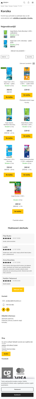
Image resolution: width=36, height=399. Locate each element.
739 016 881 (10, 305)
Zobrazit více (18, 290)
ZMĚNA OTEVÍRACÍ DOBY (10, 345)
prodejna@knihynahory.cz (13, 301)
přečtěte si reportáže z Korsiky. (23, 18)
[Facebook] (4, 310)
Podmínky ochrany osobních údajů (12, 320)
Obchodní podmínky (8, 319)
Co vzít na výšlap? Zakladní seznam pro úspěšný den (17, 342)
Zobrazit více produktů (17, 51)
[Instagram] (8, 310)
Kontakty (4, 322)
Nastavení (17, 389)
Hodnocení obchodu (18, 228)
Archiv (6, 354)
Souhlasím (17, 395)
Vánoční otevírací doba (8, 349)
